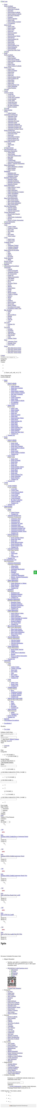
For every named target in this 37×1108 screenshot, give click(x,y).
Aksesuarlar (7, 223)
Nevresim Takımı (12, 283)
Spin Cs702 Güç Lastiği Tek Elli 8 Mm (11, 934)
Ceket (9, 337)
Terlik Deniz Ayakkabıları (15, 217)
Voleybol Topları (12, 207)
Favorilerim (7, 723)
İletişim (10, 1050)
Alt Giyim (7, 322)
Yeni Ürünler (11, 1043)
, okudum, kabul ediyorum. (23, 1086)
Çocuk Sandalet (12, 99)
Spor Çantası (11, 1012)
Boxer (9, 999)
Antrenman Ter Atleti (13, 121)
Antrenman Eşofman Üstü (15, 125)
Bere (9, 251)
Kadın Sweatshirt (12, 70)
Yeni (4, 812)
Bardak (10, 289)
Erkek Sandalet (12, 7)
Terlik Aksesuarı (8, 258)
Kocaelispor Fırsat (12, 1046)
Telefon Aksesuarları (13, 277)
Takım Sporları (8, 110)
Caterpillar (10, 1026)
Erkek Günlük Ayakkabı (14, 21)
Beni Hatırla (6, 739)
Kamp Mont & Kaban (14, 136)
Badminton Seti (12, 173)
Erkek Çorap (11, 239)
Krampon (10, 17)
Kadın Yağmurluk (12, 86)
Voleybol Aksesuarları (14, 211)
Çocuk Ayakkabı (8, 92)
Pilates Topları (11, 170)
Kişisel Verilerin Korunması (15, 1053)
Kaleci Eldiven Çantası (14, 187)
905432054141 (12, 968)
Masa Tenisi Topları (13, 199)
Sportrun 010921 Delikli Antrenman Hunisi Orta (14, 875)
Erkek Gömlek (12, 28)
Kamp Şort (11, 135)
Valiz (9, 233)
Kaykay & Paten (8, 261)
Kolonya (10, 296)
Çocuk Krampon (12, 103)
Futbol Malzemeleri (9, 185)
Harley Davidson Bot (13, 1037)
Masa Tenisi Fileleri (13, 204)
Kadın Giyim (7, 67)
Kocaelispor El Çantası (14, 307)
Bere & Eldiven (12, 314)
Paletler (10, 215)
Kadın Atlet (11, 83)
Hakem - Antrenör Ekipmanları (16, 163)
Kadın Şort (11, 75)
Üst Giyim (7, 327)
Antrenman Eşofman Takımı (15, 129)
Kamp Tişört (11, 344)
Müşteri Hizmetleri (13, 1051)
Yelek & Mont (11, 333)
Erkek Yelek (11, 42)
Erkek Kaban (11, 44)
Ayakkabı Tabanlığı (13, 247)
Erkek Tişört (11, 29)
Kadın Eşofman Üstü (13, 84)
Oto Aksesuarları (12, 274)
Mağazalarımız (12, 1048)
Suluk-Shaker (11, 154)
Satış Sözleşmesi (12, 1059)
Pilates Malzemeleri (9, 165)
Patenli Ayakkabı (12, 107)
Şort (9, 325)
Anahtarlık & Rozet (13, 272)
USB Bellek (11, 278)
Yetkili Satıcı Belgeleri (15, 988)
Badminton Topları (13, 176)
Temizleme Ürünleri (13, 245)
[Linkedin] (14, 974)
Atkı (9, 313)
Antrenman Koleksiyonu (11, 114)
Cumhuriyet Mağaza (13, 1067)
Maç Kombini (8, 310)
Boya (9, 244)
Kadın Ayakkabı (8, 55)
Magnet (10, 286)
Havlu (9, 281)
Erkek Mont (11, 40)
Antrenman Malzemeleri (14, 162)
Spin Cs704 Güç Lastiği (7, 914)
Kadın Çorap (11, 240)
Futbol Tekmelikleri (13, 193)
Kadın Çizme (11, 64)
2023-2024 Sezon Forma (14, 348)
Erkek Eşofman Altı (13, 39)
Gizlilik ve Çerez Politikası (15, 1056)
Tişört (5, 340)
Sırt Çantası (11, 231)
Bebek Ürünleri (12, 305)
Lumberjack (11, 1032)
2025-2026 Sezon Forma (14, 351)
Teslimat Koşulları (12, 1054)
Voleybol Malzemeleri (10, 206)
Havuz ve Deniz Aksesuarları (15, 220)
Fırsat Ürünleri (11, 1045)
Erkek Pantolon (12, 48)
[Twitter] (13, 971)
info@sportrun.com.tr (22, 968)
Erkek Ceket (11, 26)
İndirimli (5, 810)
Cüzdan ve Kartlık (13, 228)
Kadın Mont (11, 80)
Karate (9, 143)
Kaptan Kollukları (12, 195)
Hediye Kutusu (12, 302)
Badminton (7, 171)
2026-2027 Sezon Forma (14, 352)
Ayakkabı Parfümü (13, 248)
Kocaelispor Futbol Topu (14, 308)
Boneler (10, 218)
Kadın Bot (10, 62)
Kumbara (10, 300)
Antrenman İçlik (12, 119)
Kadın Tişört (11, 69)
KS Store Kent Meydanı (14, 1072)
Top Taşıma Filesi (12, 196)
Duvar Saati (11, 303)
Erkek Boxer (11, 37)
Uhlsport (10, 1021)
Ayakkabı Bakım (8, 242)
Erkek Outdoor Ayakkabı (14, 14)
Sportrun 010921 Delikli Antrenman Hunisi (12, 856)
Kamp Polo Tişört (12, 133)
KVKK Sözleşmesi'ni (15, 1086)
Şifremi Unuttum (14, 739)
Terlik (9, 299)
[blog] (13, 976)
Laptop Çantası (12, 226)
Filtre (2, 815)
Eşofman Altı (11, 324)
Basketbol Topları (12, 179)
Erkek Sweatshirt (12, 33)
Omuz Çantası (11, 236)
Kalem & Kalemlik (13, 270)
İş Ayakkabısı (11, 23)
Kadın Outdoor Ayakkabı (14, 66)
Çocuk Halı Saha (12, 102)
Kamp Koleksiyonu (9, 130)
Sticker (9, 297)
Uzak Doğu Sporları (9, 141)
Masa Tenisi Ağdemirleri (14, 203)
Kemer (9, 285)
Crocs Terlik (11, 1031)
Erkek (5, 4)
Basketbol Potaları (12, 184)
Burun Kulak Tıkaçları (14, 214)
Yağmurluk (11, 332)
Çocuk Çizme (11, 96)
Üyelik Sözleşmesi (13, 1057)
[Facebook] (14, 970)
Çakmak (10, 269)
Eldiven (10, 255)
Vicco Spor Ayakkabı (13, 1023)
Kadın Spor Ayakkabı (13, 59)
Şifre (2, 735)
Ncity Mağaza (11, 1065)
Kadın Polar (11, 72)
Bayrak (10, 318)
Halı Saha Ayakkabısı (13, 15)
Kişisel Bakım (11, 288)
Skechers (10, 1024)
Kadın (5, 53)
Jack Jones (10, 1034)
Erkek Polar (11, 34)
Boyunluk (10, 256)
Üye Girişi (7, 729)
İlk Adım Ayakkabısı (13, 105)
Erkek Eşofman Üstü (13, 45)
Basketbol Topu (12, 1005)
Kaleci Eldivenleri (12, 190)
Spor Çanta (11, 229)
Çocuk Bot (11, 94)
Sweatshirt (10, 330)
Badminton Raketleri (13, 174)
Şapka (9, 253)
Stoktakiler (6, 808)
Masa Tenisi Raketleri (13, 201)
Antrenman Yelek (12, 122)
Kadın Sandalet (12, 58)
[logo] (4, 1)
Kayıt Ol (9, 741)
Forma (6, 111)
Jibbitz (9, 259)
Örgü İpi (10, 319)
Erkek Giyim (7, 25)
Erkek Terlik (11, 20)
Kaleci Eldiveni (12, 1001)
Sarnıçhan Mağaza (13, 1068)
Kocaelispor (15, 266)
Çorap (5, 237)
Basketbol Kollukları (13, 181)
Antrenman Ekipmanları (10, 151)
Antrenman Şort (12, 118)
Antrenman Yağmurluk (14, 124)
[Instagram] (14, 973)
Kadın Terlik (11, 56)
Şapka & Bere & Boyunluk (11, 250)
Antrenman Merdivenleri (14, 155)
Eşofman (10, 329)
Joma (9, 1040)
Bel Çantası (11, 234)
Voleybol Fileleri (12, 209)
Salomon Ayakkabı (13, 1035)
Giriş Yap (3, 741)
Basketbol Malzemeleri (10, 177)
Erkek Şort (10, 31)
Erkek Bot (10, 10)
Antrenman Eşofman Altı (14, 127)
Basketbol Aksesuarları (14, 182)
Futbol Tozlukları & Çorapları (16, 192)
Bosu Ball (10, 157)
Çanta (5, 225)
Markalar (6, 264)
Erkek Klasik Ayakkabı (14, 12)
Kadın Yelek (11, 81)
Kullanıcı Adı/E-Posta (7, 732)
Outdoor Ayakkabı (13, 1010)
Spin (2, 835)
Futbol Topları (11, 188)
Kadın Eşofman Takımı (14, 77)
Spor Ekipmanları (10, 149)
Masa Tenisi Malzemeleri (11, 198)
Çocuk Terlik (11, 100)
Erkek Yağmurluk (12, 47)
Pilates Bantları (12, 168)
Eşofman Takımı (12, 338)
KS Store (10, 991)
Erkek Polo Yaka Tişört (14, 50)
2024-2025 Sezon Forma (14, 349)
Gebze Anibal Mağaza (14, 1073)
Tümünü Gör (14, 403)
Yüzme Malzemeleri (9, 212)
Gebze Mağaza (12, 1070)
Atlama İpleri (11, 152)
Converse (10, 1029)
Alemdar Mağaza (12, 1064)
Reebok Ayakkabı (12, 1016)
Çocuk (6, 91)
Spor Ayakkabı (12, 996)
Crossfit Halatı (11, 160)
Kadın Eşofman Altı (13, 78)
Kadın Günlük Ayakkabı (14, 61)
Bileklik (10, 316)
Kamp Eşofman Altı (13, 138)
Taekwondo (11, 144)
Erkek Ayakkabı (8, 6)
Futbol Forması (12, 113)
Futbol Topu (11, 993)
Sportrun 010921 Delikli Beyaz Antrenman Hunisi (14, 836)
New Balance (11, 1027)
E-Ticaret (14, 1105)
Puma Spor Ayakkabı (13, 1038)
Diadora (10, 1020)
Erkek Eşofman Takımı (14, 36)
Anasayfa (6, 745)
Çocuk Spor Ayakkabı (14, 97)
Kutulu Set (10, 275)
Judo (9, 146)
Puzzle (9, 291)
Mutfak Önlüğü (12, 292)
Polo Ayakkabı (12, 1018)
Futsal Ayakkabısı (12, 18)
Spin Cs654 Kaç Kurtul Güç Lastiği (10, 895)
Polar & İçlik (11, 335)
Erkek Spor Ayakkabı (13, 9)
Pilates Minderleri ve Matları (15, 166)
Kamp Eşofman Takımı (14, 132)
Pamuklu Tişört (12, 343)
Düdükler (10, 159)
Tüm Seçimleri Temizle (7, 762)
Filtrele (3, 814)
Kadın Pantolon (12, 88)
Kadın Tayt (11, 73)
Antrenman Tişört (12, 116)
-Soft (10, 1105)
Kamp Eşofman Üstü (13, 140)
